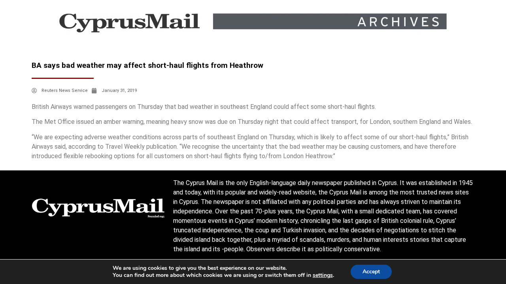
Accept (371, 271)
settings (323, 275)
